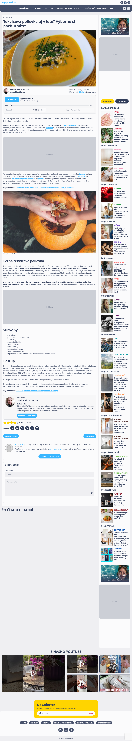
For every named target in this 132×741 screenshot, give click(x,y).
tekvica (82, 174)
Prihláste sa (19, 444)
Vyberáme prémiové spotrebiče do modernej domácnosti (119, 501)
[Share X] (22, 428)
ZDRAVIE (59, 8)
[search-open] (128, 8)
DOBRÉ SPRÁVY (25, 8)
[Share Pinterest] (27, 428)
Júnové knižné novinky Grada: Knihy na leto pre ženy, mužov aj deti (121, 555)
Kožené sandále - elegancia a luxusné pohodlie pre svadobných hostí (121, 175)
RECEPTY (77, 8)
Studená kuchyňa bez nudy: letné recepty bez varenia (121, 515)
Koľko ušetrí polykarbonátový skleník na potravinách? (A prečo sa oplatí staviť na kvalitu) (121, 362)
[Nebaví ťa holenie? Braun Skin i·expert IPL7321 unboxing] (82, 683)
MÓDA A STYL (119, 262)
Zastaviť (9, 110)
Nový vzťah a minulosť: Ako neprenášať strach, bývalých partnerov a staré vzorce (121, 233)
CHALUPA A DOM (121, 456)
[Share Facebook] (12, 428)
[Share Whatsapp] (17, 428)
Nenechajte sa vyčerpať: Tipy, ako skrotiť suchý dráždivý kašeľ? (121, 305)
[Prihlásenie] (124, 8)
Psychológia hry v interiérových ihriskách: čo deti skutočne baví (121, 344)
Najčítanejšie (107, 101)
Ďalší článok (89, 436)
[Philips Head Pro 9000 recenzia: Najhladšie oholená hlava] (115, 664)
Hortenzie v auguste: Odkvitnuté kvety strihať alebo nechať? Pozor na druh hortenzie (121, 136)
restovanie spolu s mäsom (23, 178)
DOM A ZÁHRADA (121, 355)
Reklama (45, 723)
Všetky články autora (27, 416)
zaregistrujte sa (55, 449)
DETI (116, 339)
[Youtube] (125, 2)
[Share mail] (37, 428)
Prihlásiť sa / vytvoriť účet (50, 456)
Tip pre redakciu (104, 723)
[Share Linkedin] (32, 428)
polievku (49, 128)
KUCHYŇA (118, 494)
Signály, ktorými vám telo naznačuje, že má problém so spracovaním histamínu (121, 212)
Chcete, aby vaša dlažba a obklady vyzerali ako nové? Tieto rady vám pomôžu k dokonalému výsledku (121, 384)
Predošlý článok (11, 436)
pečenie (41, 178)
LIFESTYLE (49, 8)
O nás (23, 723)
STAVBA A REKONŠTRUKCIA (121, 420)
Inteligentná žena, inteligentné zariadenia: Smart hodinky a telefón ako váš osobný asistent (121, 324)
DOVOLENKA (102, 8)
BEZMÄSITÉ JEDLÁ (121, 510)
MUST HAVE (118, 168)
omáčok (81, 176)
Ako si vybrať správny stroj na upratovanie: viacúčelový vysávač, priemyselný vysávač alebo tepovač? (120, 404)
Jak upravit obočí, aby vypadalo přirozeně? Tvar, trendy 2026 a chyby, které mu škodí (121, 287)
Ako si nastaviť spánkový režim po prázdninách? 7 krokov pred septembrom (121, 249)
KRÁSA (116, 112)
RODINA (68, 8)
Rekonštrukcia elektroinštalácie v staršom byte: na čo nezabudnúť (121, 428)
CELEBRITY (38, 8)
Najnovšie (122, 101)
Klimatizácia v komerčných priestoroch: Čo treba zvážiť (120, 444)
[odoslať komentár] (91, 493)
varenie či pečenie (71, 125)
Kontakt (34, 723)
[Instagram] (128, 2)
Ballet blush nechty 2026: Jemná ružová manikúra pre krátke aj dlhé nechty (119, 120)
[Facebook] (121, 2)
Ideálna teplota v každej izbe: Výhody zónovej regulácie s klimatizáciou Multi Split (121, 481)
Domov (5, 17)
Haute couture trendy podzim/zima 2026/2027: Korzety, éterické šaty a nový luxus (121, 270)
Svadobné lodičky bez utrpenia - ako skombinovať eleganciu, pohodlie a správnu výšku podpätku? (121, 158)
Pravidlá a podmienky (63, 723)
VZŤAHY (117, 225)
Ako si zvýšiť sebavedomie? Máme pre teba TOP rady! (37, 391)
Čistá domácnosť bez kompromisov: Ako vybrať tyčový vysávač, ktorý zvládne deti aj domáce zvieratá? (121, 539)
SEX (111, 8)
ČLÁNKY (117, 300)
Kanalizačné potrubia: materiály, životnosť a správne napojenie (119, 464)
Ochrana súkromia (85, 723)
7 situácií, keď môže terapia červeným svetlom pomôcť (120, 194)
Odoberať (90, 713)
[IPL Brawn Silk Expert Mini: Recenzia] (115, 683)
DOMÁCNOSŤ (89, 8)
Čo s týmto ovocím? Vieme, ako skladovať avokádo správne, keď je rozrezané (44, 187)
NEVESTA (117, 150)
